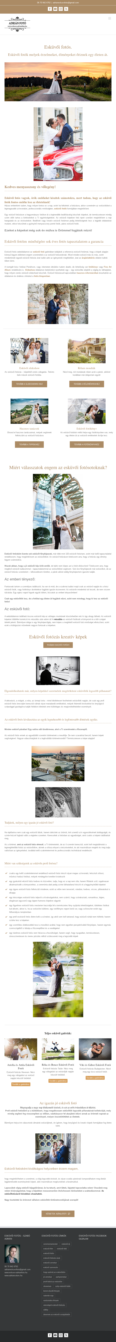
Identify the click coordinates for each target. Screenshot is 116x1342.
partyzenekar (61, 1277)
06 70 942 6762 (44, 3)
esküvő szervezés (50, 1267)
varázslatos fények (51, 1300)
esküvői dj (66, 1244)
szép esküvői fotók (62, 1286)
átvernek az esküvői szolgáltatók (56, 1314)
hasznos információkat (87, 273)
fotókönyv (93, 267)
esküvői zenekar (50, 1263)
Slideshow (30, 270)
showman (47, 1286)
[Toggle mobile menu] (109, 18)
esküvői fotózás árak (51, 1258)
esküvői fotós (48, 1253)
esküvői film (48, 1249)
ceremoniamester (50, 1244)
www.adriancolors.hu (13, 1275)
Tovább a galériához (21, 1084)
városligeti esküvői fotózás (54, 1305)
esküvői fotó (38, 252)
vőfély (45, 1310)
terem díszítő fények (51, 1291)
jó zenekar (47, 1277)
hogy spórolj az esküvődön (54, 1272)
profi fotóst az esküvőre (52, 1282)
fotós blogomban (42, 276)
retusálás (58, 619)
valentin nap (48, 1296)
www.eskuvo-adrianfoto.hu (16, 1272)
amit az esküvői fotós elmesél (30, 844)
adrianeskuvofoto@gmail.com (66, 3)
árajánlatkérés (88, 258)
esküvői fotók (60, 209)
